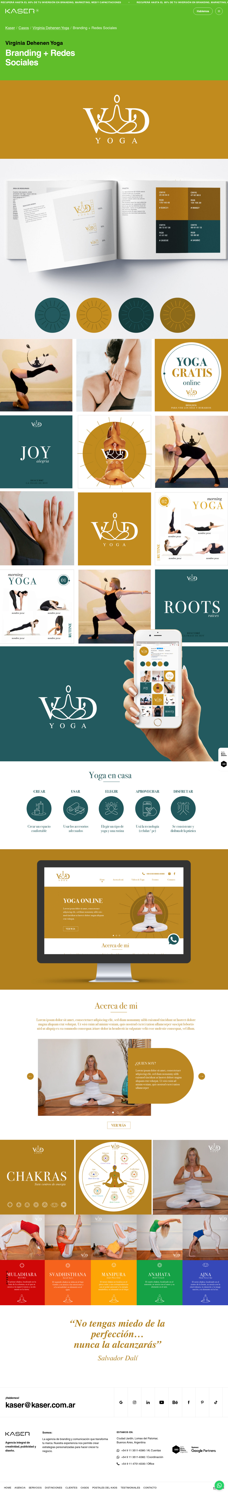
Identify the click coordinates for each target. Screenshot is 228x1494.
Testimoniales (130, 1487)
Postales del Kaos (104, 1487)
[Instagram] (134, 1402)
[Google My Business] (121, 1402)
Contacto (150, 1487)
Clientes (71, 1487)
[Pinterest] (202, 1402)
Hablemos (203, 11)
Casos (24, 28)
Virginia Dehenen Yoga (51, 28)
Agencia (20, 1487)
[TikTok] (215, 1402)
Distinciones (53, 1487)
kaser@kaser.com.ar (40, 1405)
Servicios (35, 1487)
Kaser (10, 28)
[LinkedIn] (148, 1402)
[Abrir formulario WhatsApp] (219, 1485)
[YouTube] (161, 1402)
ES (214, 1488)
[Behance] (175, 1402)
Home (7, 1487)
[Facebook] (188, 1402)
